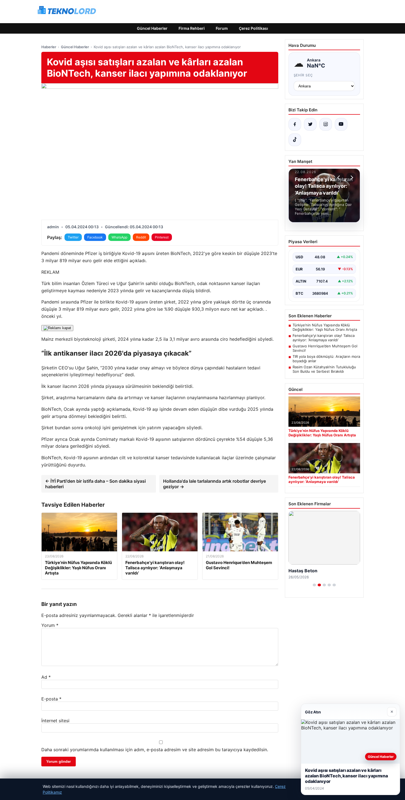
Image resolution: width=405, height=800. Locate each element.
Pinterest (162, 237)
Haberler (48, 47)
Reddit (141, 237)
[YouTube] (341, 124)
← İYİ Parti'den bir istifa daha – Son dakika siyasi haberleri (95, 483)
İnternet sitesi (55, 720)
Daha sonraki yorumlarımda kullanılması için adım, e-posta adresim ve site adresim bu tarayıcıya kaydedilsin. (154, 749)
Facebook (95, 237)
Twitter (73, 237)
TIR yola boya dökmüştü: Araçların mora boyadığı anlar (326, 358)
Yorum (49, 625)
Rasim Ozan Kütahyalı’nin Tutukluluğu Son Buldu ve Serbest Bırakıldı (324, 369)
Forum (222, 28)
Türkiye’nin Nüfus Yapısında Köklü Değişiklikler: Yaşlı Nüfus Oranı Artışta (325, 327)
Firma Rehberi (192, 28)
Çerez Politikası (253, 28)
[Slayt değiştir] (314, 585)
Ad (46, 677)
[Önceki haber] (339, 177)
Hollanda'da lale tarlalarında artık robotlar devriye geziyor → (214, 483)
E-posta (51, 699)
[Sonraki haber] (351, 177)
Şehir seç (303, 75)
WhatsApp (119, 237)
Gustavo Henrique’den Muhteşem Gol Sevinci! (325, 348)
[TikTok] (294, 139)
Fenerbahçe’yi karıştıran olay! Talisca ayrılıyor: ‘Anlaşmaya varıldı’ (324, 337)
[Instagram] (325, 124)
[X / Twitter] (310, 124)
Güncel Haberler (152, 28)
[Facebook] (294, 124)
